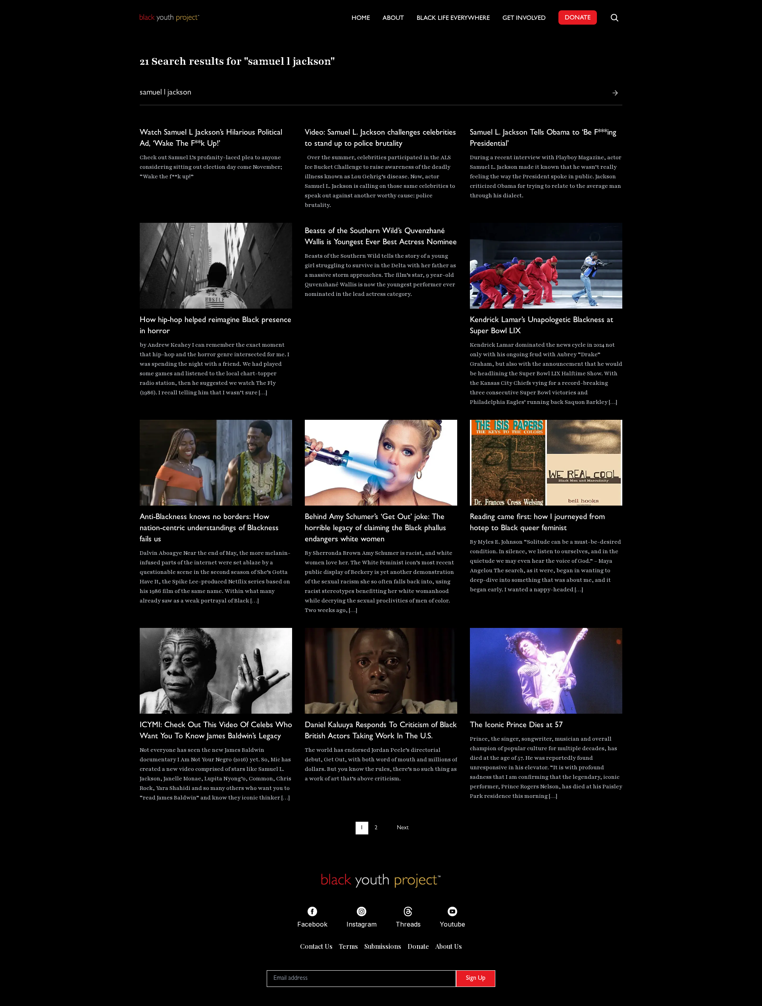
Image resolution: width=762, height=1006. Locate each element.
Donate (418, 946)
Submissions (382, 946)
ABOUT (393, 18)
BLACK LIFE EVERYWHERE (453, 18)
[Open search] (614, 17)
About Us (448, 946)
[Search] (615, 93)
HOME (361, 18)
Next (402, 828)
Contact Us (316, 946)
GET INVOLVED (524, 18)
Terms (348, 946)
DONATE (578, 18)
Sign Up (475, 978)
